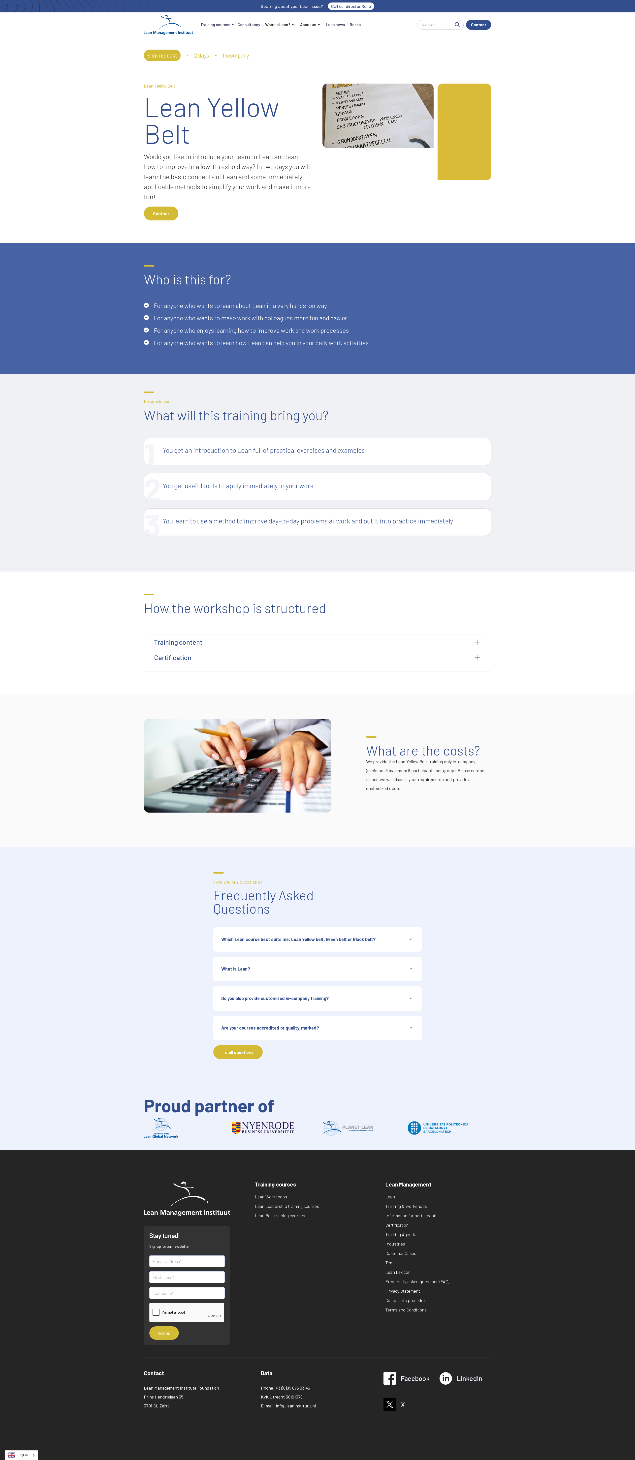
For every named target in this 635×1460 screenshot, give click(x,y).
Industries (395, 1244)
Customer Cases (400, 1253)
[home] (168, 25)
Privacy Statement (402, 1291)
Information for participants (411, 1215)
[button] (216, 24)
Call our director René (351, 6)
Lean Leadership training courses (287, 1206)
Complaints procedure (406, 1300)
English (23, 1455)
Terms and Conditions (406, 1310)
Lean (390, 1196)
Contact (478, 24)
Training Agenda (400, 1234)
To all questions (238, 1052)
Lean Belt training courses (280, 1215)
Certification (397, 1225)
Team (390, 1262)
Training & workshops (406, 1206)
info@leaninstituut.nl (296, 1405)
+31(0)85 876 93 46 (293, 1388)
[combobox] (21, 1455)
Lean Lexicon (398, 1272)
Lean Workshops (271, 1196)
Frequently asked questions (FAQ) (417, 1281)
